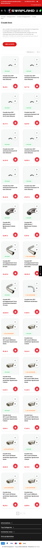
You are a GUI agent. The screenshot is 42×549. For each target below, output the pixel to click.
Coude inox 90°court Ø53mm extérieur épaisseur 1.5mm (10, 379)
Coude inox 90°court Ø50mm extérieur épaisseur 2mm (10, 341)
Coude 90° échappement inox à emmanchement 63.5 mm (31, 264)
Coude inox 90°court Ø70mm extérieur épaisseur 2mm (10, 456)
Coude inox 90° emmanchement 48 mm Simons (31, 114)
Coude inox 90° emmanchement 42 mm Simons (31, 77)
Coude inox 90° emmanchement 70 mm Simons (31, 187)
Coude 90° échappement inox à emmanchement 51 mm (10, 264)
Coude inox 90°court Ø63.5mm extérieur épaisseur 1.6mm (10, 418)
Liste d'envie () (36, 5)
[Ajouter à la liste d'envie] (15, 60)
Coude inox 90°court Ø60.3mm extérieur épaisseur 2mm (31, 379)
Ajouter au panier (15, 86)
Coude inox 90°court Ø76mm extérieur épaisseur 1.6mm (31, 456)
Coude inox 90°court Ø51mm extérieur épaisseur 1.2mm (31, 341)
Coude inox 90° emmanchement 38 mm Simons (10, 77)
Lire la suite (9, 44)
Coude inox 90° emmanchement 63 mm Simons (10, 187)
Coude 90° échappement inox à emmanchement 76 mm (10, 302)
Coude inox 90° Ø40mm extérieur (30, 300)
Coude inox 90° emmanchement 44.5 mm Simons (9, 114)
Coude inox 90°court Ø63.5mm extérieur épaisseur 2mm (31, 418)
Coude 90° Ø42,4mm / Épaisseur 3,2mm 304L (9, 225)
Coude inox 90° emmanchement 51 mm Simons (10, 151)
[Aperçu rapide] (15, 64)
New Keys (37, 547)
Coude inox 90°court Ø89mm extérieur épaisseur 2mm (31, 495)
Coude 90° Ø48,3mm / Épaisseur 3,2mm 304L (30, 225)
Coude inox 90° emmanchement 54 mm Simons (31, 151)
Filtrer (40, 270)
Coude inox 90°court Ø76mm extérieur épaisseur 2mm (10, 495)
